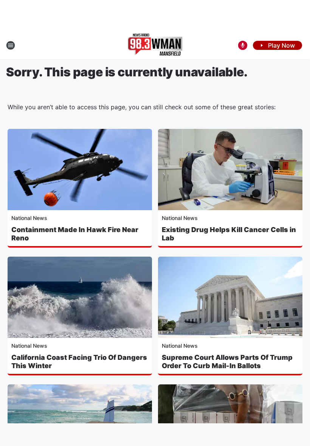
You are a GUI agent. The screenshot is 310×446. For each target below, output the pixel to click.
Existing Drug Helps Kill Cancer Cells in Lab (229, 234)
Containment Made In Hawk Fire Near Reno (74, 234)
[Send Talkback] (242, 45)
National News (29, 218)
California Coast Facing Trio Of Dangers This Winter (79, 361)
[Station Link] (155, 45)
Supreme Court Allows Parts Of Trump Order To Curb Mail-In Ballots (227, 361)
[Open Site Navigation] (10, 45)
